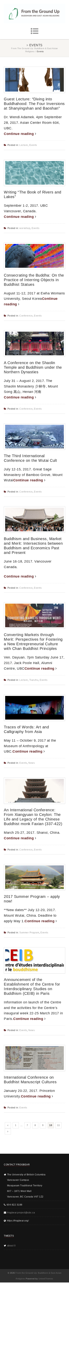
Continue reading (19, 134)
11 (58, 1125)
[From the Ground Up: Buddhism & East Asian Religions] (34, 13)
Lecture (23, 145)
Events (33, 145)
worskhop (24, 228)
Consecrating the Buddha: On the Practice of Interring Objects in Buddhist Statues (34, 280)
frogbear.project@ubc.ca (21, 1212)
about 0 (11, 1245)
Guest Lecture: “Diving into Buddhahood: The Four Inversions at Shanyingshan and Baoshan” (34, 103)
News (31, 763)
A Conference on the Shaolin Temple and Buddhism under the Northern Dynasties (33, 367)
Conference (26, 315)
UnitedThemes (46, 1278)
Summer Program (29, 932)
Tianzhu (34, 680)
